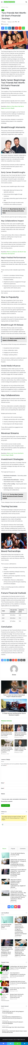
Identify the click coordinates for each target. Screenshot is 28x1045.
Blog (7, 7)
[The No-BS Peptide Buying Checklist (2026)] (5, 855)
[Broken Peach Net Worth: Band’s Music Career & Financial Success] (5, 997)
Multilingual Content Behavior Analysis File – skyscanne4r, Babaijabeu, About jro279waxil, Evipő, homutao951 (18, 872)
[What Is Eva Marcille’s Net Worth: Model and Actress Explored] (21, 727)
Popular (13, 848)
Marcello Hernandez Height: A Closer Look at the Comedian (20, 749)
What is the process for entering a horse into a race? (6, 734)
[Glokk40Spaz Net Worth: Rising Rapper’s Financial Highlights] (5, 968)
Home (3, 7)
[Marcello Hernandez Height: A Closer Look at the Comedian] (21, 743)
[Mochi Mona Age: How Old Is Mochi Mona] (5, 990)
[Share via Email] (21, 660)
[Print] (24, 660)
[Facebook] (2, 660)
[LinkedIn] (8, 660)
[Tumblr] (10, 660)
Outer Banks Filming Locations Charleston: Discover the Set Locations (7, 750)
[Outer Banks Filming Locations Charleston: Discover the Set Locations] (7, 743)
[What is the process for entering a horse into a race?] (7, 727)
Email (2, 788)
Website (3, 793)
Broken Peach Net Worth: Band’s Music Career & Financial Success (17, 996)
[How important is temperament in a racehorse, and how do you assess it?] (5, 976)
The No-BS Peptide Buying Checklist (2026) (6, 926)
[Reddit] (16, 660)
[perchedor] (9, 2)
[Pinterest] (13, 660)
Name (3, 782)
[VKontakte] (19, 660)
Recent (4, 848)
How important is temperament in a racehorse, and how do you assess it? (17, 974)
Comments (22, 848)
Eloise (4, 21)
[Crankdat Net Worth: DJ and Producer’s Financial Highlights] (5, 983)
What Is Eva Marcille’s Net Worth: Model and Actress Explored (20, 734)
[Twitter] (5, 660)
